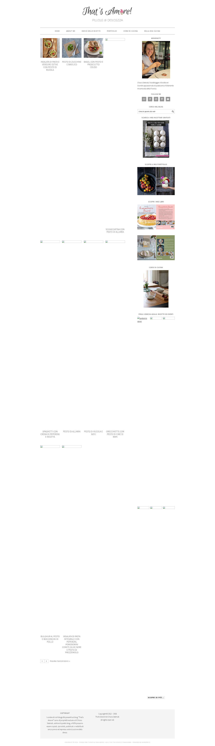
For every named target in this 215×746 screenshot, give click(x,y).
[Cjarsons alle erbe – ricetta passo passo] (156, 599)
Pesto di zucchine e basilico (71, 63)
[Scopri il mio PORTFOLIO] (156, 181)
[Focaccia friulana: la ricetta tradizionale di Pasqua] (169, 410)
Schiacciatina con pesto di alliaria (115, 230)
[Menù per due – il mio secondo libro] (169, 599)
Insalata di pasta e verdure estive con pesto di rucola (50, 65)
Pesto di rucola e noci (93, 433)
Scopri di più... (156, 698)
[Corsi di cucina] (156, 289)
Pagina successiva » (60, 661)
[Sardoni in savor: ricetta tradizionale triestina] (143, 410)
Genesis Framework (123, 742)
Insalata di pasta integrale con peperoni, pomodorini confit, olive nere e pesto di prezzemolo (71, 644)
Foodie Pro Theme (86, 742)
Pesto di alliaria (71, 431)
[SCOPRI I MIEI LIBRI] (156, 231)
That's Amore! (107, 12)
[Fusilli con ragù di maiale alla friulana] (143, 599)
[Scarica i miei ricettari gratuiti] (156, 139)
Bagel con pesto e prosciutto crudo (93, 64)
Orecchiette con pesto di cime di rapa (115, 434)
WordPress (146, 742)
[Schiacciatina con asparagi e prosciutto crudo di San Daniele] (156, 410)
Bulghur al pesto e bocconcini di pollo (50, 639)
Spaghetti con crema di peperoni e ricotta (50, 434)
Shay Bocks (100, 742)
